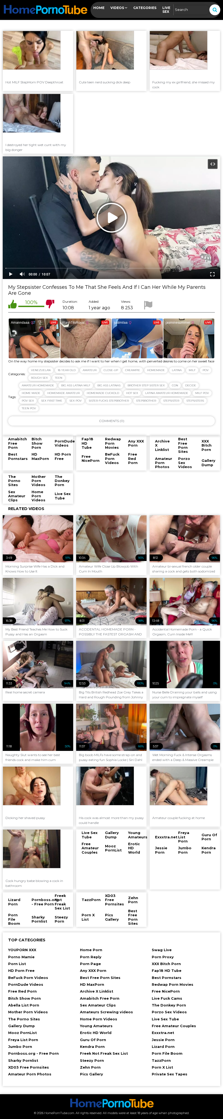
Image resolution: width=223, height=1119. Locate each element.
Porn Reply (90, 957)
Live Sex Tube (165, 1019)
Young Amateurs (96, 1026)
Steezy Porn (92, 1061)
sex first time (51, 400)
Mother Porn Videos (28, 1012)
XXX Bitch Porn (166, 964)
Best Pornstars (166, 978)
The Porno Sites (24, 1019)
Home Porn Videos (98, 1019)
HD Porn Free (21, 971)
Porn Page (90, 964)
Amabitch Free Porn (99, 998)
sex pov (75, 400)
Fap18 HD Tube (166, 971)
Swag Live (162, 950)
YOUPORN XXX (22, 950)
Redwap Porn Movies (172, 984)
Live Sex (166, 10)
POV (206, 370)
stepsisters (195, 400)
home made (31, 393)
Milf (192, 370)
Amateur (90, 370)
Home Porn (91, 950)
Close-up (111, 370)
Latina (177, 370)
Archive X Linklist (96, 991)
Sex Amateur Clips (98, 1005)
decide (190, 385)
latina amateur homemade (166, 393)
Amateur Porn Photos (29, 1074)
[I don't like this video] (50, 305)
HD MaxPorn (92, 984)
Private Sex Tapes (169, 1074)
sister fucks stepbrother (109, 400)
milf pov (202, 393)
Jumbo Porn (20, 1047)
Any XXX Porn (93, 971)
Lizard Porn (163, 1047)
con (175, 385)
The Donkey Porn (169, 1005)
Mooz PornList (22, 1033)
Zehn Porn (90, 1067)
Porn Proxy (163, 957)
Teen (58, 378)
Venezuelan (41, 370)
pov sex (28, 400)
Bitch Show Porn (24, 998)
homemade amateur (63, 393)
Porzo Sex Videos (169, 1012)
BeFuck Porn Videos (28, 978)
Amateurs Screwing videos (106, 1012)
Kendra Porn (92, 1047)
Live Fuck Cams (167, 998)
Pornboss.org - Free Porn (33, 1053)
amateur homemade (38, 385)
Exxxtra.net (163, 1033)
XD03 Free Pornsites (28, 1067)
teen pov (29, 408)
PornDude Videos (25, 984)
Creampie (132, 370)
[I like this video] (12, 305)
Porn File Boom (167, 1053)
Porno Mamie (21, 957)
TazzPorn (161, 1061)
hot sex (132, 393)
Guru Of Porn (93, 1040)
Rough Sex (39, 378)
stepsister (171, 400)
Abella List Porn (23, 1005)
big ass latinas (108, 385)
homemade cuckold (103, 393)
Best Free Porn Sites (100, 978)
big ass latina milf (75, 385)
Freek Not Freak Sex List (104, 1053)
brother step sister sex (146, 385)
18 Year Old (67, 370)
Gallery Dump (21, 1026)
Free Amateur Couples (174, 1026)
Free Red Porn (22, 991)
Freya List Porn (23, 1040)
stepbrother (146, 400)
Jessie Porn (163, 1040)
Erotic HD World (96, 1033)
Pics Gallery (91, 1074)
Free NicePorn (166, 991)
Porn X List (162, 1067)
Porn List (17, 964)
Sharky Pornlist (23, 1061)
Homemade (156, 370)
